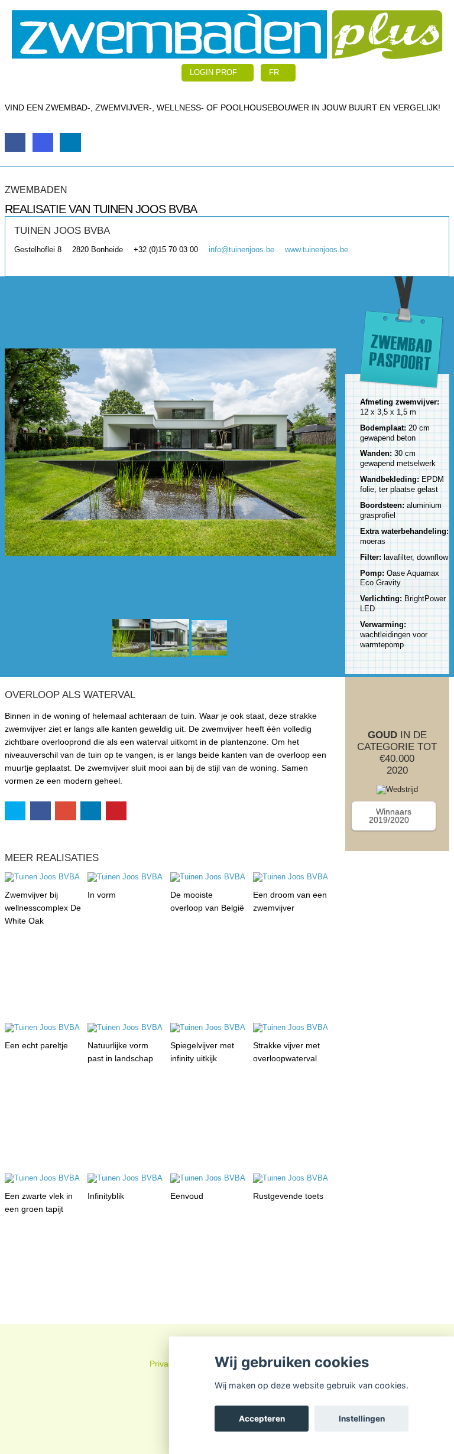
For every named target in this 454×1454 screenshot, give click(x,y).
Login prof (214, 72)
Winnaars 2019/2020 (390, 815)
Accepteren (262, 1418)
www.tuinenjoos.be (316, 249)
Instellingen (362, 1418)
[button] (15, 451)
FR (275, 72)
